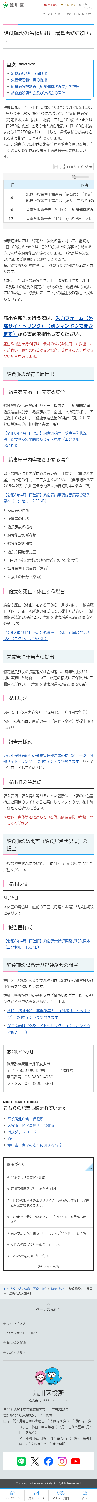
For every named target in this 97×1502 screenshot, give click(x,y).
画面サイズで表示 (79, 166)
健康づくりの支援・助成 (28, 1177)
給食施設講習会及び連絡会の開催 (38, 93)
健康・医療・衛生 (36, 1288)
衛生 (11, 1138)
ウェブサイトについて (22, 1333)
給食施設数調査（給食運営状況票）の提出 (45, 86)
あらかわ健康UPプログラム (30, 1256)
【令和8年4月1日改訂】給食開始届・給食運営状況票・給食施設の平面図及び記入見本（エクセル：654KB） (45, 439)
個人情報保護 (16, 1342)
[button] (51, 5)
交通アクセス (16, 1352)
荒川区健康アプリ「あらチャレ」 (34, 1188)
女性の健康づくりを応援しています (36, 1244)
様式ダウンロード (21, 1132)
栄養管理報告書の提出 (29, 80)
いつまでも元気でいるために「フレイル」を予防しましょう (50, 1219)
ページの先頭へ (48, 1309)
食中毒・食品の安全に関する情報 (34, 1145)
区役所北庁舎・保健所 (25, 1119)
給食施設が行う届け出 (29, 73)
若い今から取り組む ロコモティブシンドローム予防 (48, 1233)
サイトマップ (16, 1323)
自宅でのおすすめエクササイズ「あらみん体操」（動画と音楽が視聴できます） (50, 1203)
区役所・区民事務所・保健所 (30, 1125)
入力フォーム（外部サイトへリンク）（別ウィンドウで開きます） (48, 326)
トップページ (12, 1288)
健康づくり (58, 1288)
